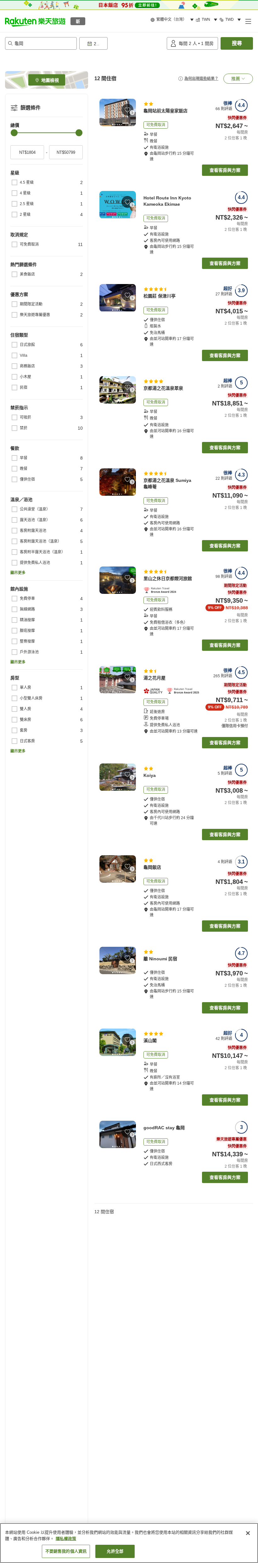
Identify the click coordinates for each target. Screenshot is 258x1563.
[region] (129, 1543)
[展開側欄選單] (248, 21)
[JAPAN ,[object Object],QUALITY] (154, 691)
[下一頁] (132, 112)
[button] (35, 21)
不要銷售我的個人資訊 (66, 1551)
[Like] (127, 110)
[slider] (14, 132)
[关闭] (248, 1533)
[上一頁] (103, 112)
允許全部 (115, 1551)
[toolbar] (121, 43)
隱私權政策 (66, 1538)
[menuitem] (173, 20)
